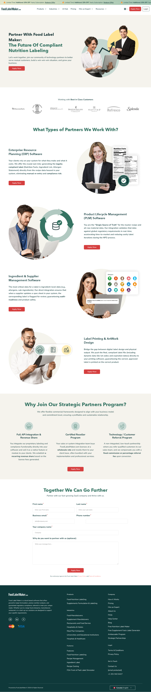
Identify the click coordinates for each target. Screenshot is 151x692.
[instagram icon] (10, 619)
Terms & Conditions (95, 576)
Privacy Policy (82, 576)
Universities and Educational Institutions (83, 635)
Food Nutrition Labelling (76, 599)
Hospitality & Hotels (75, 627)
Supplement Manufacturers (78, 619)
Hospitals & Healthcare (76, 639)
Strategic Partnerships (117, 638)
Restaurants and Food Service (79, 623)
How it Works (113, 599)
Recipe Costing (73, 666)
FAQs (110, 615)
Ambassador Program (116, 634)
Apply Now (135, 9)
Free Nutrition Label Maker (119, 626)
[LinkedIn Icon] (17, 619)
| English (122, 688)
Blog (110, 623)
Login (146, 9)
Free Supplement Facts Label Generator (124, 630)
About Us (112, 611)
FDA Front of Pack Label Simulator (81, 670)
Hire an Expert (113, 607)
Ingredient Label (73, 662)
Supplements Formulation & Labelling (82, 603)
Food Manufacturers (75, 615)
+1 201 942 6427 (115, 674)
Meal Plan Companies (75, 631)
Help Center (113, 619)
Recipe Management (75, 658)
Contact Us (112, 666)
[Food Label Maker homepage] (11, 9)
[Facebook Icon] (23, 619)
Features (70, 651)
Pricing (110, 603)
